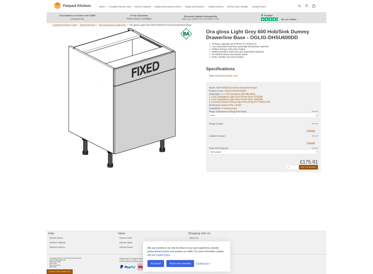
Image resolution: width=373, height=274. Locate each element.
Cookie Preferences (59, 272)
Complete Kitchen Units (120, 6)
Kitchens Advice (57, 247)
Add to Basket (308, 167)
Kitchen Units (125, 238)
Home (102, 6)
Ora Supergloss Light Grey (112, 25)
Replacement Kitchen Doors (167, 6)
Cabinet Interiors (216, 6)
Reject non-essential (180, 263)
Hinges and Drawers (194, 6)
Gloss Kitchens (87, 25)
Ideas (121, 233)
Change (311, 131)
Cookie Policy (163, 254)
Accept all (156, 263)
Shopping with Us (199, 233)
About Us (193, 238)
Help (51, 233)
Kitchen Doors (56, 238)
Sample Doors (258, 6)
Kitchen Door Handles (237, 6)
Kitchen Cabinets (143, 6)
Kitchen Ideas (125, 242)
